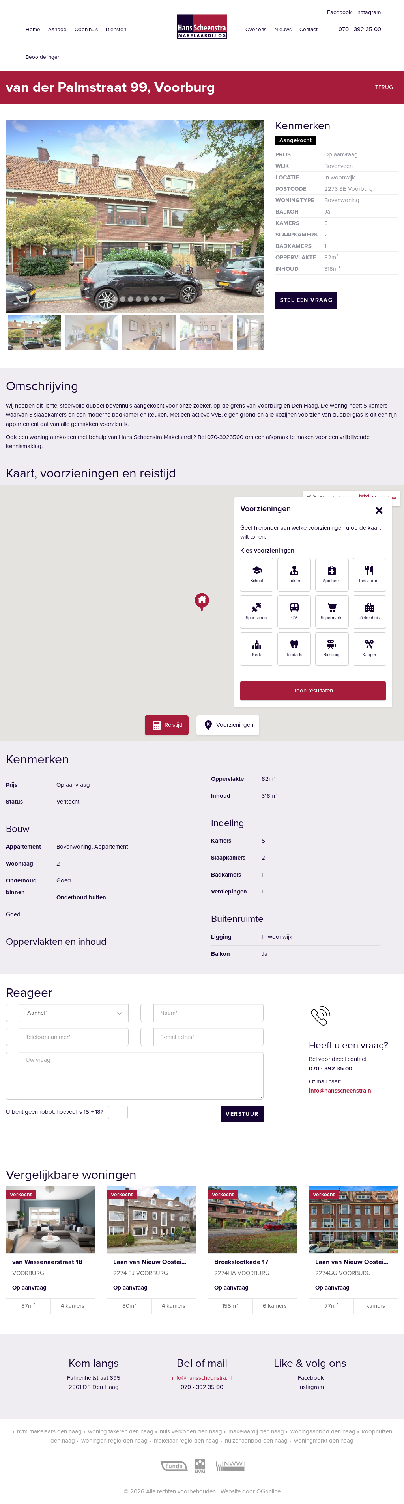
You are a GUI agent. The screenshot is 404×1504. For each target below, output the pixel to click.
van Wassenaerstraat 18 (47, 1262)
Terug (383, 87)
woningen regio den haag (114, 1440)
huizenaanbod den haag (256, 1440)
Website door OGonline (251, 1491)
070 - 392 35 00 (359, 29)
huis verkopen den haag (191, 1431)
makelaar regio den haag (186, 1440)
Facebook (338, 12)
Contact (308, 29)
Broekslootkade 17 (241, 1262)
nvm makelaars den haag (49, 1431)
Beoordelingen (43, 57)
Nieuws (283, 29)
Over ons (255, 29)
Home (33, 29)
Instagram (368, 12)
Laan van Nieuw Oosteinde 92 (151, 1262)
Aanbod (57, 29)
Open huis (86, 29)
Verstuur (242, 1114)
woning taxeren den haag (120, 1431)
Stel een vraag (306, 300)
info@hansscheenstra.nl (202, 1377)
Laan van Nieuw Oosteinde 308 (353, 1262)
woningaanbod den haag (322, 1431)
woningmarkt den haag (324, 1440)
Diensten (116, 29)
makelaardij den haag (256, 1431)
